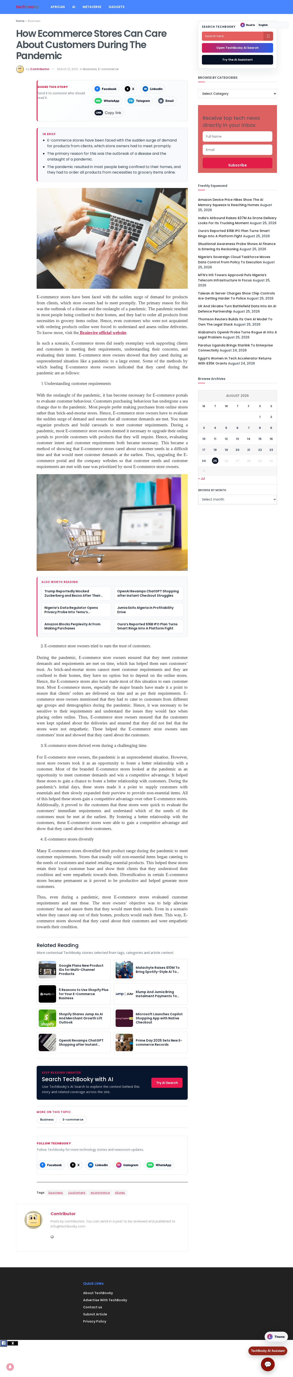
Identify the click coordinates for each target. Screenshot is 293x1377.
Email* (237, 149)
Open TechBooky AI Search (237, 48)
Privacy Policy (94, 1321)
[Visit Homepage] (27, 7)
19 (226, 450)
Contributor (39, 69)
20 (237, 450)
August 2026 (237, 395)
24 (204, 461)
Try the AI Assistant (237, 59)
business (56, 1193)
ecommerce (100, 1193)
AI (73, 7)
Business (34, 21)
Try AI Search (167, 1082)
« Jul (201, 478)
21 (248, 450)
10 (204, 439)
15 (260, 439)
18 (215, 450)
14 (248, 439)
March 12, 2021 (67, 69)
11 (215, 439)
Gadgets (117, 7)
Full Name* (237, 136)
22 (260, 450)
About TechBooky (98, 1293)
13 (237, 439)
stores (120, 1193)
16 (271, 439)
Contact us (92, 1307)
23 (271, 450)
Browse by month (212, 490)
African (58, 7)
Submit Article (95, 1314)
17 (203, 450)
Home (20, 21)
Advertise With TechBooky (105, 1300)
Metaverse (92, 7)
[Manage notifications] (10, 1367)
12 (226, 439)
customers (76, 1193)
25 (215, 461)
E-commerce (108, 69)
